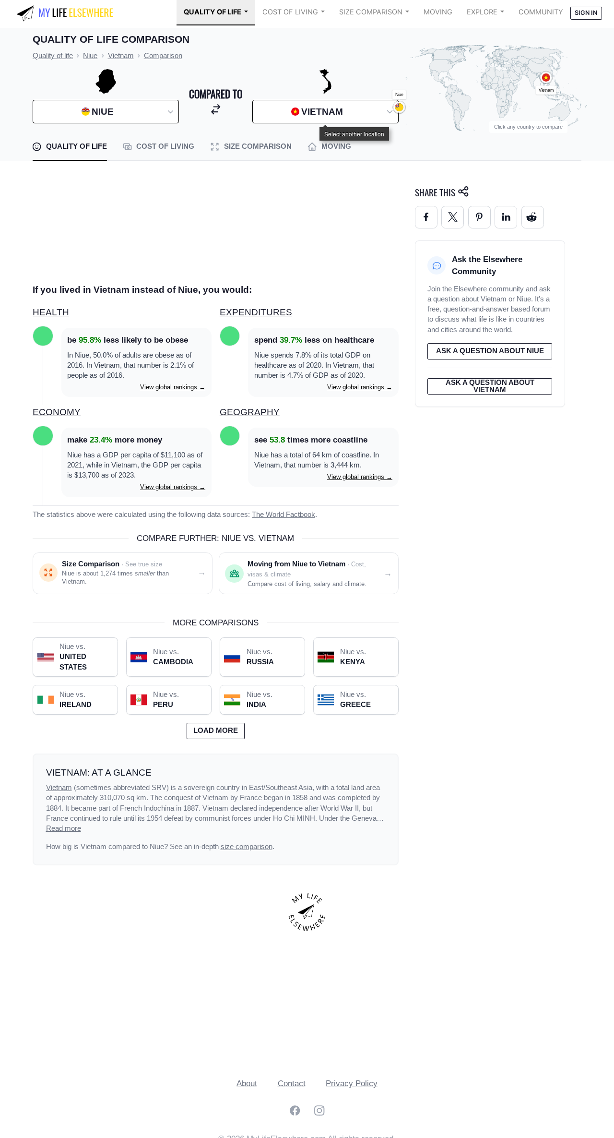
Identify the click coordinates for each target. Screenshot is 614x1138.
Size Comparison (370, 12)
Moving (438, 12)
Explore (482, 12)
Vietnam (59, 787)
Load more (215, 730)
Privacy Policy (352, 1083)
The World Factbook (283, 514)
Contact (292, 1083)
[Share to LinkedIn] (506, 217)
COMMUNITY (541, 12)
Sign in (586, 12)
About (246, 1083)
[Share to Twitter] (452, 217)
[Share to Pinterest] (479, 217)
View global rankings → (172, 387)
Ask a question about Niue (490, 351)
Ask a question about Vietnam (490, 386)
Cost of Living (290, 12)
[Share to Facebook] (426, 217)
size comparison (246, 847)
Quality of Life (212, 12)
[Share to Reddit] (532, 217)
